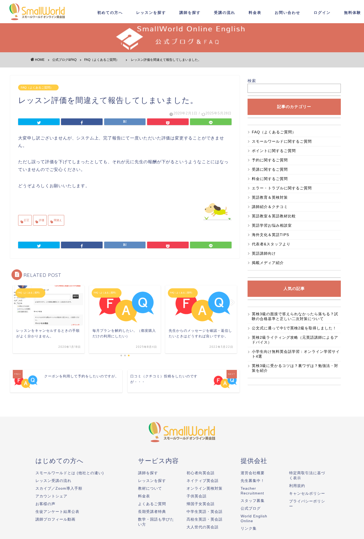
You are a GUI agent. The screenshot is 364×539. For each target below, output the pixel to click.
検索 (252, 80)
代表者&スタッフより (271, 244)
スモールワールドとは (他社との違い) (69, 473)
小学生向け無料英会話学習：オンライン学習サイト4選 (296, 353)
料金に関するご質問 (270, 179)
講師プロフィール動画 (55, 519)
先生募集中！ (253, 480)
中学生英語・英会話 (205, 511)
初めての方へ (110, 12)
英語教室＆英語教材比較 (274, 216)
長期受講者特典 (152, 511)
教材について (150, 488)
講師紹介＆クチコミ (270, 207)
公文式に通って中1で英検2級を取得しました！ (294, 328)
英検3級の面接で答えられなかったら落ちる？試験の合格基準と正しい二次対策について (295, 316)
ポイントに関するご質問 (274, 151)
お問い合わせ (287, 12)
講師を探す (190, 12)
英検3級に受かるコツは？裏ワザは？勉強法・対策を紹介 (295, 368)
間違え (57, 220)
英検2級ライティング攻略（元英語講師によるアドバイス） (295, 339)
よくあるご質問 (152, 504)
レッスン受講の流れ (53, 480)
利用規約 (297, 486)
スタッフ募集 (253, 500)
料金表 (255, 12)
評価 (41, 220)
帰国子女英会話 (201, 504)
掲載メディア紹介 (268, 263)
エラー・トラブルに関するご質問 (282, 188)
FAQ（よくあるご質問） (38, 87)
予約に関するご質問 (270, 160)
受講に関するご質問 (270, 169)
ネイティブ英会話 (203, 480)
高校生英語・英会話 (205, 519)
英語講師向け (264, 253)
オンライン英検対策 (205, 488)
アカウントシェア (51, 496)
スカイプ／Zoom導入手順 (58, 488)
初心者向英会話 (201, 473)
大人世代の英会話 (203, 527)
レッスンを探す (151, 12)
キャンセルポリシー (307, 493)
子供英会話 (197, 496)
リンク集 (249, 528)
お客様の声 (45, 504)
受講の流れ (224, 12)
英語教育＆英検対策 (270, 197)
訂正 (26, 220)
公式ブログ (251, 508)
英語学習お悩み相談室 (272, 225)
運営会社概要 (253, 473)
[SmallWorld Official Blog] (38, 21)
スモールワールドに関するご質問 (282, 141)
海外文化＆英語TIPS (270, 235)
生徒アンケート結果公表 (57, 511)
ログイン (322, 12)
